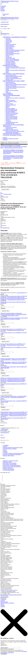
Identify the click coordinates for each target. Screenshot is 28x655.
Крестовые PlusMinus (10, 111)
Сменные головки (10, 115)
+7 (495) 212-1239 (4, 2)
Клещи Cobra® (9, 47)
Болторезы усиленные (11, 62)
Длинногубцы (9, 40)
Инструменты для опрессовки (9, 464)
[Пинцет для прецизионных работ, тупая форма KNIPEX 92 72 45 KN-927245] (14, 397)
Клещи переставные (10, 46)
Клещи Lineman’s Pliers (11, 75)
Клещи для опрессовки (11, 83)
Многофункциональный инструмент (14, 76)
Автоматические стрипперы (12, 90)
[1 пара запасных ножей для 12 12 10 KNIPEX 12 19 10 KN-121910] (14, 330)
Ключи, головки (9, 103)
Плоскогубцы (9, 57)
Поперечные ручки (10, 123)
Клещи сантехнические (11, 44)
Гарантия (3, 7)
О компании (3, 6)
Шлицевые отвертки (10, 108)
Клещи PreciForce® (10, 82)
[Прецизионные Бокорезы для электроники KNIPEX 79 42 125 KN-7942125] (14, 414)
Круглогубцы (9, 41)
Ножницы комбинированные (12, 66)
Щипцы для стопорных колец (12, 59)
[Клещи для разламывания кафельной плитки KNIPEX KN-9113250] (14, 379)
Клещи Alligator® (9, 48)
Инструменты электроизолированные (11, 465)
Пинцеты (8, 106)
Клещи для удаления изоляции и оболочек (15, 50)
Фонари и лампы (9, 79)
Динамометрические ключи (12, 122)
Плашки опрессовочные (11, 88)
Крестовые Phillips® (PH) (11, 110)
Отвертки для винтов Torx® (12, 113)
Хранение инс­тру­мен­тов (8, 468)
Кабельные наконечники (11, 127)
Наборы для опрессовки (11, 85)
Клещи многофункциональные (13, 53)
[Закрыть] (14, 635)
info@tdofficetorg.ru (5, 24)
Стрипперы (8, 92)
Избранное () (12, 594)
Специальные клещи (10, 58)
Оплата (2, 8)
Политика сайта (4, 601)
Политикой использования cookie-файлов (14, 652)
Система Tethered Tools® (8, 470)
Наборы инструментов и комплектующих (15, 131)
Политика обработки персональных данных (13, 447)
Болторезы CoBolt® (10, 61)
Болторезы (8, 38)
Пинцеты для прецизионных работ (13, 78)
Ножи (7, 91)
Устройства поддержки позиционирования (15, 86)
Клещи (7, 89)
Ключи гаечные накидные (11, 116)
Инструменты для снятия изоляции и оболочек (16, 84)
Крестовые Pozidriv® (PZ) (11, 109)
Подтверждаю (4, 653)
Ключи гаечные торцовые (11, 117)
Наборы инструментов (11, 104)
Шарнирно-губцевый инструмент (10, 460)
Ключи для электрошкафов (12, 77)
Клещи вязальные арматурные (12, 51)
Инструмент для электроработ (10, 463)
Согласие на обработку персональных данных (13, 453)
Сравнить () (18, 594)
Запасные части (9, 128)
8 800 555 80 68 (12, 591)
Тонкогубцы (8, 39)
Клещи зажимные (10, 52)
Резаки (7, 72)
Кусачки (7, 55)
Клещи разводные (10, 45)
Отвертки (8, 102)
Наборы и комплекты (8, 467)
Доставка (3, 9)
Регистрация (6, 14)
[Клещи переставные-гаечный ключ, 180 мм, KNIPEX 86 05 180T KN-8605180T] (14, 361)
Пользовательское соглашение (10, 448)
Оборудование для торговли (12, 132)
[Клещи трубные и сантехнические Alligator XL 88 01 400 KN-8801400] (14, 298)
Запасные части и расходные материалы (12, 466)
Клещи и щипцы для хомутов (12, 60)
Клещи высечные (9, 54)
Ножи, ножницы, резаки (11, 101)
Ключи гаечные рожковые (11, 118)
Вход (4, 15)
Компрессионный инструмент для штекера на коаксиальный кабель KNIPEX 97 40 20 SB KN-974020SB (14, 318)
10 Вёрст (7, 440)
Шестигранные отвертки (11, 114)
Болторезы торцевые (10, 64)
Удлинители (8, 121)
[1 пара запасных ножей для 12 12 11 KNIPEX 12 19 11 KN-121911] (14, 344)
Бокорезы (8, 43)
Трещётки (8, 120)
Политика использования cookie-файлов (12, 454)
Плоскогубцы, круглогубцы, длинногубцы (15, 97)
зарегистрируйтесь (21, 292)
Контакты (3, 10)
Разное (7, 107)
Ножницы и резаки (7, 461)
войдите (2, 293)
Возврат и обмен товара (8, 455)
